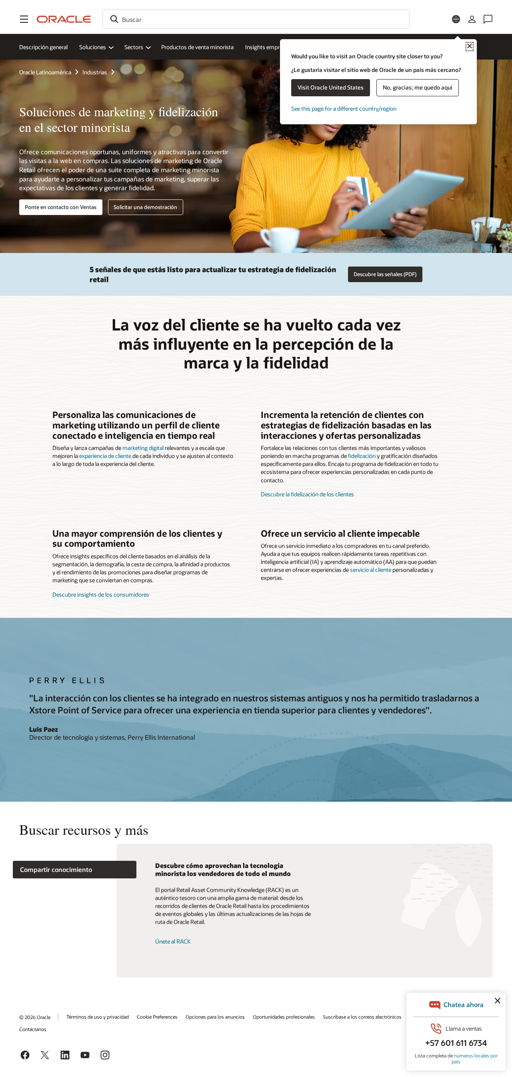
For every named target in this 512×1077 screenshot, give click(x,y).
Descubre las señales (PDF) (385, 274)
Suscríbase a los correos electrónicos (362, 1016)
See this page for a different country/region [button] (343, 108)
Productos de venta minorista (197, 47)
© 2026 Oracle (34, 1017)
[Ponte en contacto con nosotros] (488, 19)
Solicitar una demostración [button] (145, 207)
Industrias (94, 72)
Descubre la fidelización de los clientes (307, 494)
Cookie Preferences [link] (157, 1016)
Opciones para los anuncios (215, 1016)
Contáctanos (32, 1029)
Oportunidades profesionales (284, 1016)
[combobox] (256, 19)
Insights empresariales (273, 47)
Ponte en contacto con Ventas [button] (60, 207)
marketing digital (143, 448)
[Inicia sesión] (472, 19)
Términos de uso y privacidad (97, 1016)
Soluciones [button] (92, 47)
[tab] (74, 869)
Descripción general (43, 47)
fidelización (362, 456)
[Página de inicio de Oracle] (64, 19)
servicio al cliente (370, 569)
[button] (24, 19)
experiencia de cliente (105, 456)
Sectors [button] (133, 47)
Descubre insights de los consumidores (100, 594)
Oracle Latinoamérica (45, 72)
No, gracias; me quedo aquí (417, 87)
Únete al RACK (173, 941)
